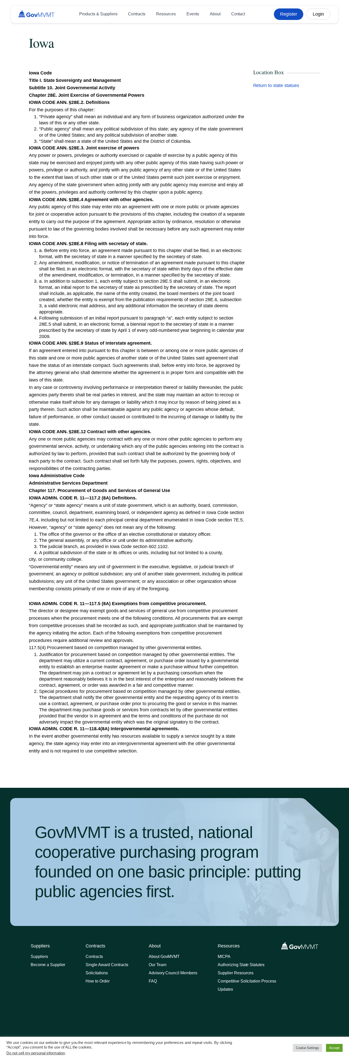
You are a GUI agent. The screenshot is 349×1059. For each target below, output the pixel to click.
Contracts (94, 956)
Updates (225, 989)
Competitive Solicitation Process (247, 981)
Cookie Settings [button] (307, 1048)
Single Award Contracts (107, 965)
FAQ (153, 981)
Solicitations (97, 973)
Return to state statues (276, 85)
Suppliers (39, 956)
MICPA (224, 956)
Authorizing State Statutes (241, 965)
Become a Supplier (48, 965)
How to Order (98, 981)
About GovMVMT (164, 956)
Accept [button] (334, 1048)
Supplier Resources (235, 973)
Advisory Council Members (173, 973)
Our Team (157, 965)
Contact (238, 14)
